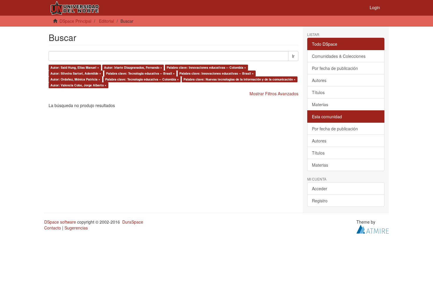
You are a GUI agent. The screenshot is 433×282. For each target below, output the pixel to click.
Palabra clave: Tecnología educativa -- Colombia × (142, 79)
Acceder (319, 188)
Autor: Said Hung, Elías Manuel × (74, 67)
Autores (319, 80)
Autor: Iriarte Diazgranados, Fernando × (133, 67)
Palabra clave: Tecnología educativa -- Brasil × (140, 73)
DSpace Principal (75, 21)
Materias (320, 104)
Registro (320, 201)
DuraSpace (132, 222)
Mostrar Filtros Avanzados (273, 93)
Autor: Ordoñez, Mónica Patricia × (75, 79)
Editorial (106, 21)
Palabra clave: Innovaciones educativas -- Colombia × (206, 67)
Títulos (318, 92)
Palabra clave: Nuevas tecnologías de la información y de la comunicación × (239, 79)
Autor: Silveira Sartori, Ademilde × (75, 73)
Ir (293, 56)
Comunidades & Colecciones (339, 56)
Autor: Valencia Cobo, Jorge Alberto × (78, 85)
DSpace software (60, 222)
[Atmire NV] (372, 229)
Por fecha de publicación (335, 68)
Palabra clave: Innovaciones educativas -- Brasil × (216, 73)
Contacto (52, 228)
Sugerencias (76, 228)
